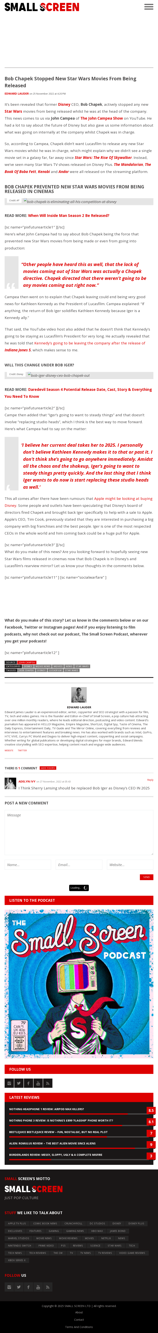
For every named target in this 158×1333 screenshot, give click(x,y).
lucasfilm (55, 670)
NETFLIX (106, 1238)
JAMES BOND (118, 1231)
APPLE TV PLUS (17, 1223)
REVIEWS (78, 1245)
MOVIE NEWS (43, 666)
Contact (79, 1319)
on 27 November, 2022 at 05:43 (53, 781)
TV (71, 1253)
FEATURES (35, 1231)
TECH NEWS (15, 1253)
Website (9, 750)
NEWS (69, 666)
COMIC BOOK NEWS (45, 1223)
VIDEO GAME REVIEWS (132, 1253)
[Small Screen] (42, 7)
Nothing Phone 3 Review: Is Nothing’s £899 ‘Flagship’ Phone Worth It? (61, 1120)
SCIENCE (95, 1245)
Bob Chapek (26, 670)
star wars (71, 670)
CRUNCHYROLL (73, 1223)
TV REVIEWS (105, 1253)
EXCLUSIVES (15, 1231)
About (79, 1312)
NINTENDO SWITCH (19, 1245)
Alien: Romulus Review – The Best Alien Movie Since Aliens (52, 1143)
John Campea (27, 662)
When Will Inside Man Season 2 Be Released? (68, 215)
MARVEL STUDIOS (18, 1238)
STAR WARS (82, 666)
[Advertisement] (79, 41)
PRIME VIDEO (46, 1245)
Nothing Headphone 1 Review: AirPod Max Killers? (46, 1109)
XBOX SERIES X (17, 1260)
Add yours (48, 767)
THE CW (58, 1253)
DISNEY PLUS (136, 1223)
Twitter (22, 750)
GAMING (54, 1231)
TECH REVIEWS (37, 1253)
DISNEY (28, 666)
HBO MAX (97, 1231)
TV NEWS (85, 1253)
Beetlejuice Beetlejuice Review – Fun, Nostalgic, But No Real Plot (58, 1132)
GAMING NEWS (75, 1231)
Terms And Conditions (79, 1327)
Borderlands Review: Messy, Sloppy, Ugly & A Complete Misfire (55, 1155)
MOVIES (58, 666)
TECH (132, 1245)
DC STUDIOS (97, 1223)
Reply (150, 780)
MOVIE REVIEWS (68, 1238)
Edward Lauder (17, 93)
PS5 (63, 1245)
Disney (41, 670)
